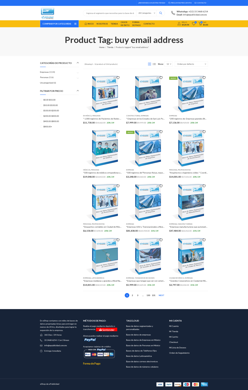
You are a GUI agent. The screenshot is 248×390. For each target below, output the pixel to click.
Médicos (86, 170)
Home (101, 47)
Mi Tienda (173, 331)
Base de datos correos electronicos (142, 361)
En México (87, 116)
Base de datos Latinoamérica (139, 356)
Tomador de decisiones (144, 278)
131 (153, 295)
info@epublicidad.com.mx (55, 345)
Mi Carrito (173, 337)
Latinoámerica (98, 278)
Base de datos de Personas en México (143, 345)
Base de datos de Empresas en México (143, 340)
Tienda (110, 47)
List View (154, 64)
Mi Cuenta (174, 326)
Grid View (149, 64)
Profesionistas (184, 170)
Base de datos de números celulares (142, 367)
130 (148, 295)
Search (161, 13)
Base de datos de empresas (138, 334)
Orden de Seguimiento (179, 353)
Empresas (145, 116)
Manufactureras (185, 224)
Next (161, 295)
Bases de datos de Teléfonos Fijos (141, 350)
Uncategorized (46, 82)
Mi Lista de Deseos (177, 347)
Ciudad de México (176, 278)
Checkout (173, 342)
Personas (96, 116)
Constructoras (133, 116)
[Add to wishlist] (117, 78)
